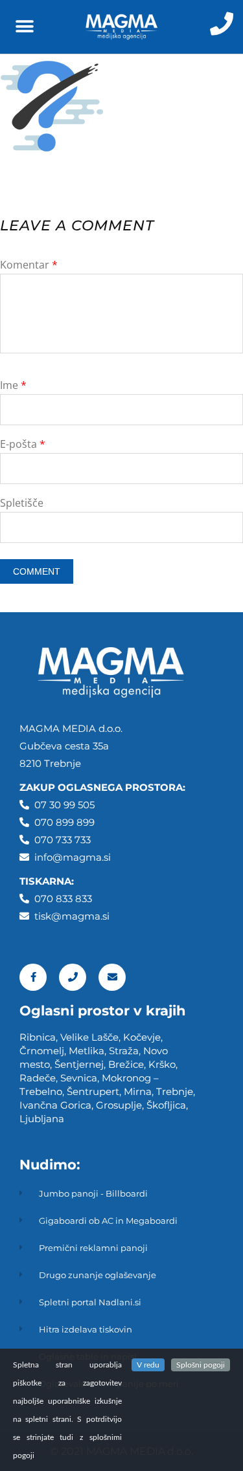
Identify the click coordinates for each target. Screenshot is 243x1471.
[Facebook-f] (33, 977)
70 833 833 (66, 898)
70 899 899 (68, 822)
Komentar (29, 265)
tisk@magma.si (72, 916)
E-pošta (22, 444)
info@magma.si (72, 857)
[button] (24, 26)
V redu (148, 1365)
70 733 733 (66, 840)
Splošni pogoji (200, 1365)
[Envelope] (112, 977)
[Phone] (72, 977)
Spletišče (21, 503)
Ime (13, 385)
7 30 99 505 (68, 805)
